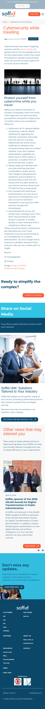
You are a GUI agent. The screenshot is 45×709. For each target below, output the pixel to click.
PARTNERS (7, 636)
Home (5, 22)
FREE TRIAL (7, 673)
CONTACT (26, 648)
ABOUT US (27, 636)
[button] (39, 550)
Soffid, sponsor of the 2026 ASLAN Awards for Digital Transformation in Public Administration (21, 504)
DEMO (5, 668)
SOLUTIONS (27, 612)
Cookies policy (35, 693)
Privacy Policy (9, 693)
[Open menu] (42, 14)
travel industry (27, 49)
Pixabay (21, 268)
